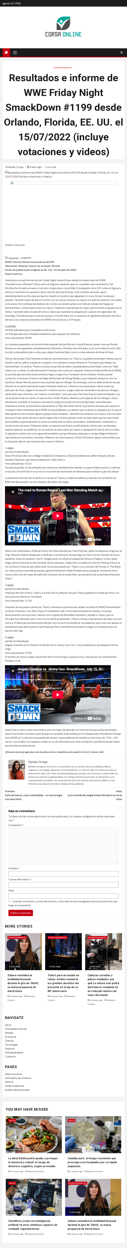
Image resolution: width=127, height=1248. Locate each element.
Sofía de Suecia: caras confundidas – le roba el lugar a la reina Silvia (34, 795)
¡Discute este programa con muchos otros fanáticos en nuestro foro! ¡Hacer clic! (54, 751)
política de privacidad (17, 1089)
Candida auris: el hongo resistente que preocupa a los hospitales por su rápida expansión (92, 1162)
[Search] (122, 52)
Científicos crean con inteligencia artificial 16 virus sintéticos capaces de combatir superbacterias (32, 1224)
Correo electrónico (20, 879)
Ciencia (9, 1040)
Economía (10, 1036)
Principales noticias (16, 1028)
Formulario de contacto (18, 1077)
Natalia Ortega (16, 167)
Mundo (9, 1032)
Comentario (16, 825)
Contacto (10, 1056)
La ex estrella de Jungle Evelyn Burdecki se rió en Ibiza (95, 795)
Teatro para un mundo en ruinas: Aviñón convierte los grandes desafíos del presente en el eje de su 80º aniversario (63, 983)
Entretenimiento (63, 67)
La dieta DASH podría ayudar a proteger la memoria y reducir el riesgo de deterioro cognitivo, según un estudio (33, 1162)
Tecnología (11, 1044)
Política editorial (14, 1085)
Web (11, 890)
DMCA (9, 1081)
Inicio (8, 1024)
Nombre (14, 868)
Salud (12, 1120)
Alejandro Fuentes (35, 1171)
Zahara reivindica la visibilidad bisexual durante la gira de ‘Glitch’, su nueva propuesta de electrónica (23, 983)
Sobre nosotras (13, 1073)
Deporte (10, 1048)
